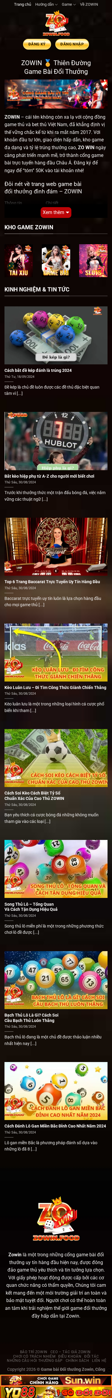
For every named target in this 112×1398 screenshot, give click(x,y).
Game (67, 4)
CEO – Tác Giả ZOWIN (70, 1352)
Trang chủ (22, 4)
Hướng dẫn (44, 4)
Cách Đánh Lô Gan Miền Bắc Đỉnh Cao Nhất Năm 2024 (55, 1126)
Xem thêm (53, 212)
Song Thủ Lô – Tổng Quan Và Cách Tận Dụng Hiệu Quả (31, 907)
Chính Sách (77, 1361)
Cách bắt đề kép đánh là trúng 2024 (38, 370)
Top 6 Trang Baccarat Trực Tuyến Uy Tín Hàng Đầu (52, 581)
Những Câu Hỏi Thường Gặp (35, 1361)
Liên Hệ (99, 1361)
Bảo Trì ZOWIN (33, 1352)
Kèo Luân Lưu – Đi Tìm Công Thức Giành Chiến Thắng (55, 687)
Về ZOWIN (89, 4)
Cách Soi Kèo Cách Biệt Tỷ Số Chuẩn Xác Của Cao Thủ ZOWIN (34, 796)
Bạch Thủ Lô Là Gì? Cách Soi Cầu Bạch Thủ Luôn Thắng (31, 1018)
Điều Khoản (69, 1356)
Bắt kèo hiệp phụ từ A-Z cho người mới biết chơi (49, 476)
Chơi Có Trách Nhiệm (34, 1356)
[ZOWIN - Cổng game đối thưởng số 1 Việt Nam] (56, 24)
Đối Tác (91, 1356)
